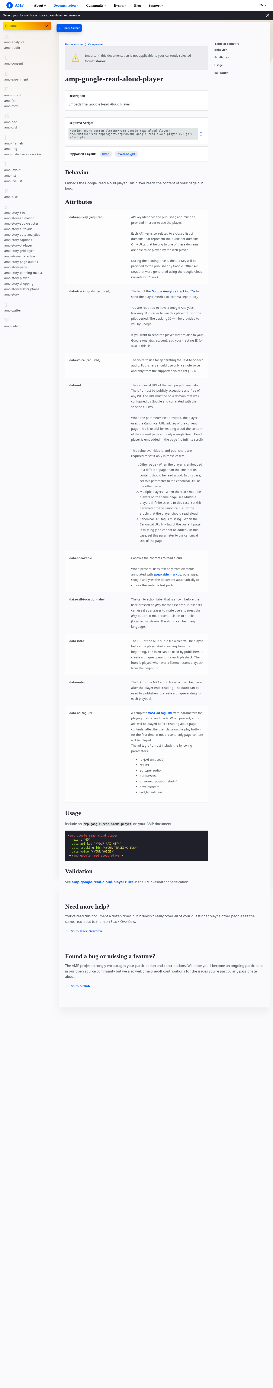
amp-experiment (16, 79)
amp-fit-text (12, 95)
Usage (218, 65)
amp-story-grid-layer (19, 251)
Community (94, 5)
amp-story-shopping (18, 283)
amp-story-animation (19, 218)
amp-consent (13, 63)
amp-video (11, 326)
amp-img (10, 149)
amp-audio (12, 48)
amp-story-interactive (19, 256)
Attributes (221, 57)
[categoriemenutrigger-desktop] (69, 28)
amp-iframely (13, 143)
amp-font (10, 101)
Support (154, 5)
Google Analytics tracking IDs (173, 291)
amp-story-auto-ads (18, 229)
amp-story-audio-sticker (21, 223)
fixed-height (126, 154)
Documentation (65, 5)
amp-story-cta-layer (18, 245)
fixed (105, 154)
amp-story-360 (14, 213)
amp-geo (10, 122)
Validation (221, 73)
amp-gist (10, 127)
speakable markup (167, 574)
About (38, 5)
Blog (137, 5)
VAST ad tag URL (160, 713)
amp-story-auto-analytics (22, 234)
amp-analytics (14, 42)
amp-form (11, 106)
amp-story (11, 294)
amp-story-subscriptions (21, 289)
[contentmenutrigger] (240, 45)
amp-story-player (16, 278)
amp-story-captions (18, 240)
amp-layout (12, 170)
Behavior (220, 50)
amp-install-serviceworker (22, 154)
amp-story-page (15, 267)
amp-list (10, 175)
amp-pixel (11, 197)
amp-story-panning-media (23, 273)
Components (95, 44)
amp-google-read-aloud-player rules (103, 882)
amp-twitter (12, 310)
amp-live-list (13, 181)
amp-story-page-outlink (21, 262)
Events (119, 5)
